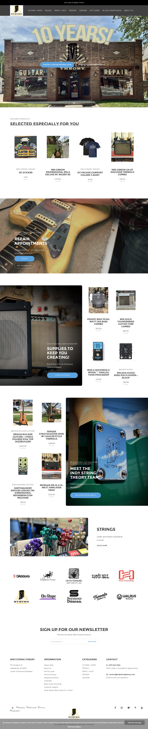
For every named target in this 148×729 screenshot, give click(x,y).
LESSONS (83, 10)
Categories (89, 659)
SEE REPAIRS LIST (24, 266)
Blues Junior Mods (111, 10)
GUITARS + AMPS (35, 10)
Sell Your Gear (49, 671)
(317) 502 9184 (114, 665)
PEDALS (48, 10)
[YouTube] (142, 707)
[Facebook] (115, 707)
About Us (128, 10)
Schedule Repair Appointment (91, 65)
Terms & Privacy (50, 675)
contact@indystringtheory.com (122, 674)
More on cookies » (74, 726)
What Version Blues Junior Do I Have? (58, 690)
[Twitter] (129, 707)
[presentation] (10, 147)
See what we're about (85, 495)
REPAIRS (72, 10)
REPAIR (24, 259)
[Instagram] (122, 707)
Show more (102, 546)
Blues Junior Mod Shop (53, 684)
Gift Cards (95, 10)
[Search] (131, 18)
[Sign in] (126, 18)
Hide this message (134, 722)
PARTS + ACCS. (60, 10)
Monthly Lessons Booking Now (57, 65)
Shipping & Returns (51, 678)
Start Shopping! (62, 375)
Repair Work (48, 665)
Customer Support (51, 687)
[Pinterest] (135, 707)
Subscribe (92, 642)
